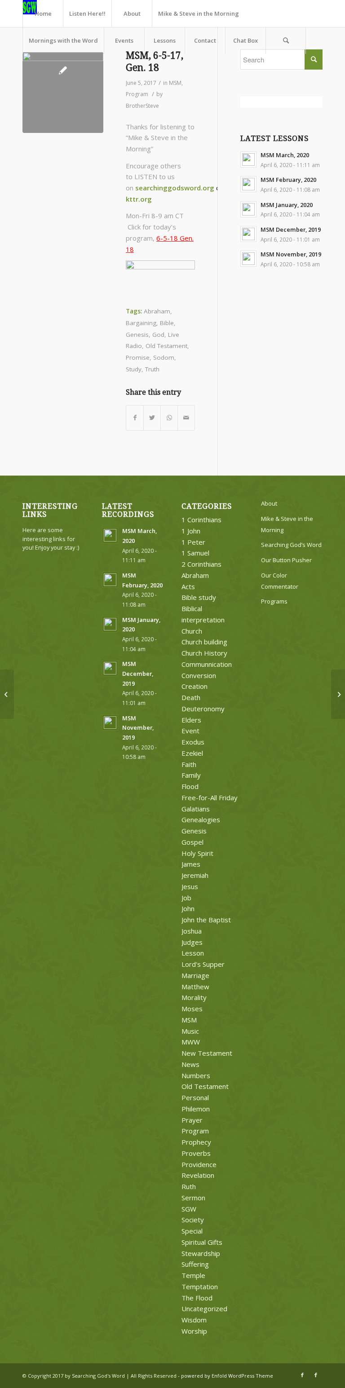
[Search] (285, 40)
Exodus (192, 741)
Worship (194, 1330)
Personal (195, 1097)
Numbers (195, 1075)
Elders (191, 719)
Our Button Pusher (286, 560)
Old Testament (166, 346)
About (269, 503)
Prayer (192, 1119)
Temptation (199, 1286)
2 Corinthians (201, 564)
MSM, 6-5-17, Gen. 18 (154, 61)
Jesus (189, 886)
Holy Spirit (197, 853)
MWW (190, 1041)
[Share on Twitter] (152, 417)
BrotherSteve (142, 106)
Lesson (192, 952)
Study (134, 369)
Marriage (195, 975)
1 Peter (193, 542)
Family (191, 775)
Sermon (193, 1197)
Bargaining (141, 323)
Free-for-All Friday (209, 797)
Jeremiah (194, 875)
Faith (188, 764)
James (190, 863)
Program (137, 94)
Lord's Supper (203, 964)
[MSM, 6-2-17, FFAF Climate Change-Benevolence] (7, 694)
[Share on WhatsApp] (169, 417)
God (158, 334)
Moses (192, 1008)
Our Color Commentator (279, 580)
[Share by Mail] (186, 417)
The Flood (196, 1297)
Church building (204, 641)
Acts (188, 586)
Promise (138, 357)
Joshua (191, 930)
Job (186, 897)
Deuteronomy (203, 708)
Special (192, 1230)
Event (190, 730)
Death (190, 697)
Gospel (192, 841)
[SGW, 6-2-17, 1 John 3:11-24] (338, 694)
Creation (194, 686)
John (188, 908)
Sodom (163, 357)
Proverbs (196, 1153)
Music (190, 1031)
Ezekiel (192, 753)
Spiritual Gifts (201, 1242)
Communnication (206, 664)
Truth (152, 369)
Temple (193, 1275)
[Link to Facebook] (302, 1375)
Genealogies (200, 819)
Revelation (197, 1175)
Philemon (195, 1108)
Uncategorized (204, 1308)
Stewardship (200, 1253)
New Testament (206, 1053)
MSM (175, 83)
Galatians (195, 808)
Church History (204, 652)
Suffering (195, 1264)
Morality (194, 997)
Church (191, 630)
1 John (190, 530)
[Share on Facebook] (134, 417)
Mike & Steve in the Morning (287, 524)
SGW (188, 1208)
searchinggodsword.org (174, 187)
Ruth (188, 1186)
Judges (192, 942)
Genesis (137, 334)
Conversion (198, 675)
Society (192, 1219)
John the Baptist (206, 919)
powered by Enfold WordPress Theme (227, 1375)
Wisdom (194, 1319)
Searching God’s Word (291, 545)
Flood (190, 786)
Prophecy (196, 1141)
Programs (274, 601)
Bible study (198, 597)
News (190, 1064)
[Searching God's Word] (62, 92)
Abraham (157, 311)
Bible (167, 323)
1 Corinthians (201, 519)
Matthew (195, 986)
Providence (199, 1164)
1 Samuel (195, 552)
